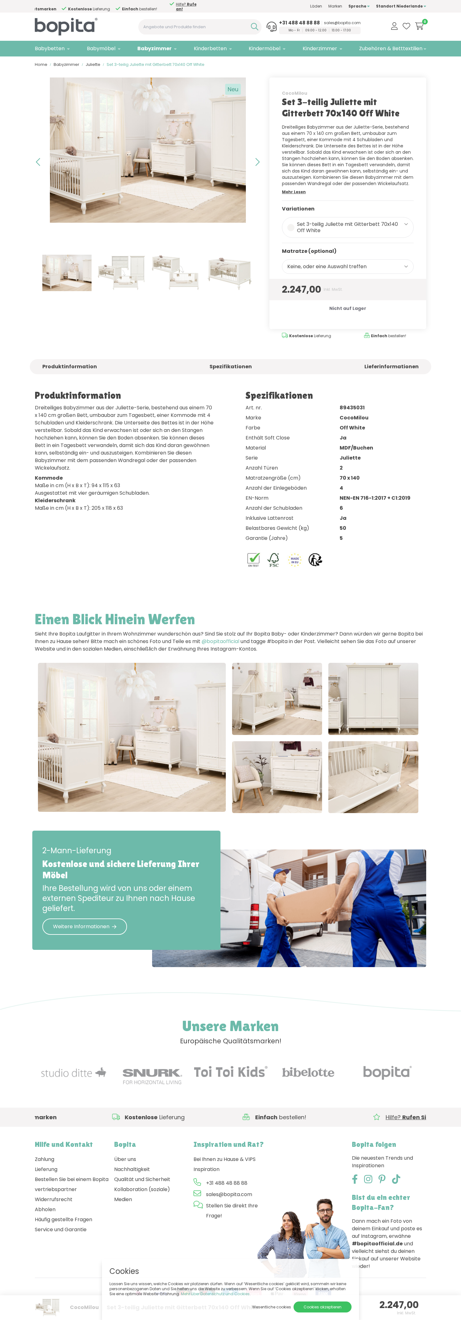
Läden (316, 6)
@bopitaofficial (220, 641)
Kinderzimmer (320, 48)
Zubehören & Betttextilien (390, 48)
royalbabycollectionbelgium (136, 800)
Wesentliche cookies (271, 1307)
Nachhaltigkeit (132, 1169)
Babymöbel (101, 48)
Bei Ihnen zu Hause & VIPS (224, 1159)
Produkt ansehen (65, 800)
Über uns (125, 1159)
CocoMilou (294, 93)
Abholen (45, 1209)
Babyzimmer (154, 48)
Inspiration (206, 1169)
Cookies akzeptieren (323, 1307)
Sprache (357, 6)
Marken (335, 6)
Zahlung (44, 1159)
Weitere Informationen (81, 926)
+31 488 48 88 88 (299, 22)
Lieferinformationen (391, 366)
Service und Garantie (61, 1229)
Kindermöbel (264, 48)
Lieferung (46, 1169)
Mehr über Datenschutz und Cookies (215, 1293)
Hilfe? (168, 7)
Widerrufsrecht (53, 1199)
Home (41, 64)
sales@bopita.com (342, 22)
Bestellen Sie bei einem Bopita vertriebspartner (72, 1184)
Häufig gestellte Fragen (63, 1219)
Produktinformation (69, 366)
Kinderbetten (210, 48)
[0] (419, 26)
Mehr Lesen (294, 191)
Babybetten (50, 48)
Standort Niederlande (400, 6)
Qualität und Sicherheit (142, 1179)
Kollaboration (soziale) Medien (142, 1194)
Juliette (93, 64)
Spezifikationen (230, 366)
